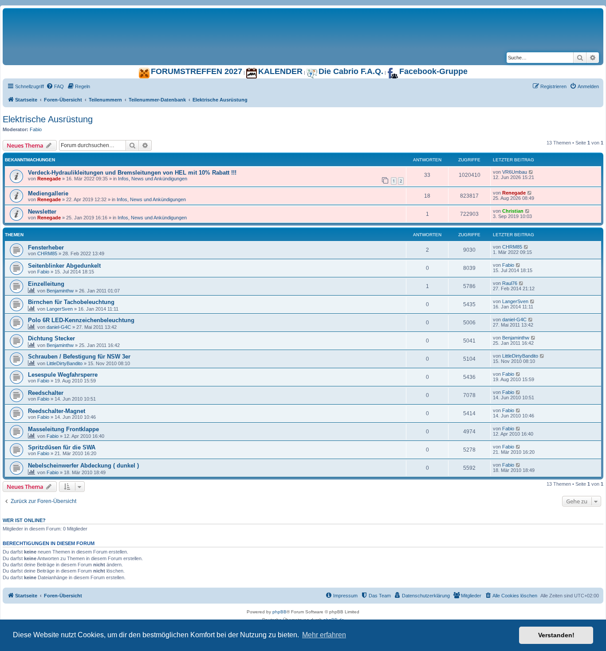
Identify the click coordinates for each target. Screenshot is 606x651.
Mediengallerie (48, 193)
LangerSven (60, 309)
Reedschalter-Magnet (56, 411)
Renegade (49, 178)
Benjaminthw (60, 290)
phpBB (279, 611)
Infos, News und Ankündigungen (152, 178)
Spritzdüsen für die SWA (61, 447)
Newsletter (42, 211)
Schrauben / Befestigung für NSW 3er (79, 356)
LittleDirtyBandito (65, 363)
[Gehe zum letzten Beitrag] (531, 172)
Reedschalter (45, 393)
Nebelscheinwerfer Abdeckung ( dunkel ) (83, 465)
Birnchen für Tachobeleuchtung (71, 302)
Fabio (36, 129)
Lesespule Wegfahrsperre (63, 374)
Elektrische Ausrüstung (48, 119)
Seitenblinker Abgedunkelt (64, 265)
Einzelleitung (46, 284)
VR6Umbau (514, 172)
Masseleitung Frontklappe (63, 429)
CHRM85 (47, 253)
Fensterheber (46, 247)
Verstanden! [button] (556, 635)
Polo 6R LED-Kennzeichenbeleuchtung (81, 320)
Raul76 (509, 283)
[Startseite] (113, 17)
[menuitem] (55, 86)
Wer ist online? (24, 520)
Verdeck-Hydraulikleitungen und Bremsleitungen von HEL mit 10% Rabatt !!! (132, 172)
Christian (512, 211)
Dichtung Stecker (51, 338)
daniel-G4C (59, 327)
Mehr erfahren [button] (324, 635)
